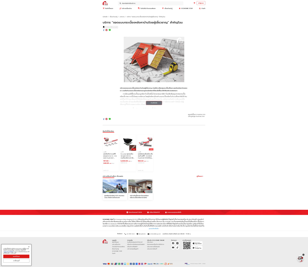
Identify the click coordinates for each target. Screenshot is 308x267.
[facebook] (104, 30)
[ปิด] (28, 246)
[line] (109, 30)
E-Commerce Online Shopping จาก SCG (126, 219)
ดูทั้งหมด (199, 176)
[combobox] (150, 3)
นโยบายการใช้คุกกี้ (8, 251)
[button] (105, 3)
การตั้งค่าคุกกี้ (16, 260)
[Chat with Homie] (300, 258)
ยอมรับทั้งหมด (16, 256)
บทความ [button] (122, 17)
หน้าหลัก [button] (105, 17)
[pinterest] (106, 30)
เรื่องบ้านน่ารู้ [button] (113, 17)
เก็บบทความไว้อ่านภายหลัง (111, 27)
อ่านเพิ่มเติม (154, 103)
